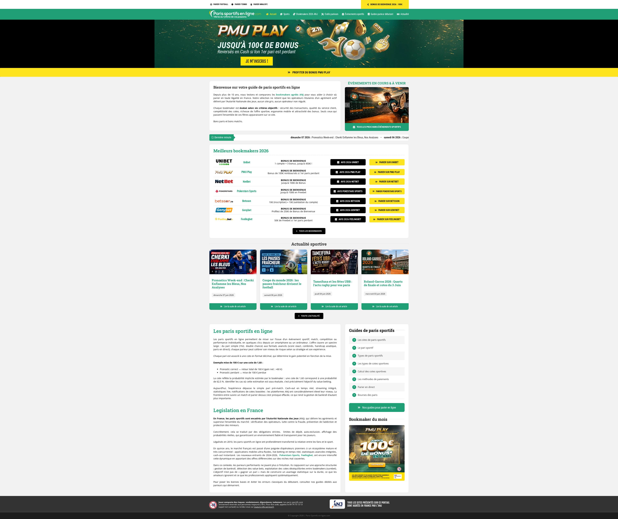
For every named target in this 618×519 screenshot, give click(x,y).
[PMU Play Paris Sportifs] (224, 169)
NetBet (246, 181)
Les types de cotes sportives (373, 363)
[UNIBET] (224, 160)
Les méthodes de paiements (373, 379)
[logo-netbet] (224, 179)
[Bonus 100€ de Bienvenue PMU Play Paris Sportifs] (309, 20)
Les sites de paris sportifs (372, 339)
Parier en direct (366, 387)
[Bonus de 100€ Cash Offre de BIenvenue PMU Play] (377, 426)
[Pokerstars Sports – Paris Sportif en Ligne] (224, 188)
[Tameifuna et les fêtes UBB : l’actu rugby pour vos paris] (334, 250)
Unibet (246, 162)
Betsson (246, 201)
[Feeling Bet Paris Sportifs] (224, 217)
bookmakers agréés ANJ (290, 94)
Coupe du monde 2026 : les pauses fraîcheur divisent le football (381, 137)
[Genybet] (224, 208)
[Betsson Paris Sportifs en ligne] (224, 198)
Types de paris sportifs (370, 355)
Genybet (246, 210)
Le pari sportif (365, 347)
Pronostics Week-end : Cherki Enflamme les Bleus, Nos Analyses (289, 137)
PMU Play (246, 172)
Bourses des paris (367, 394)
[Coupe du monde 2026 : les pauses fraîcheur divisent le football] (283, 250)
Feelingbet (246, 219)
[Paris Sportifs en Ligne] (235, 11)
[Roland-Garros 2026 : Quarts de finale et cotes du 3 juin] (385, 250)
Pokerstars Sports (246, 191)
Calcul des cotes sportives (372, 371)
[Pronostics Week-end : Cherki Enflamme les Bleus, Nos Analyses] (233, 250)
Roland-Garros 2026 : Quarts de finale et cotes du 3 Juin (383, 283)
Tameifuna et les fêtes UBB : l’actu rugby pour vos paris (332, 283)
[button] (347, 105)
